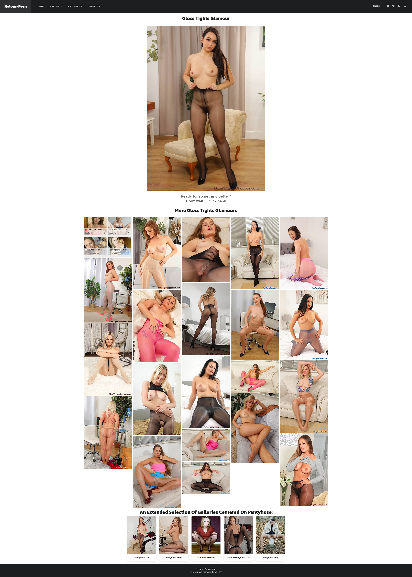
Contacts (94, 6)
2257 (219, 572)
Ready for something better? (206, 198)
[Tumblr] (399, 5)
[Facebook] (387, 5)
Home (41, 6)
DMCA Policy (209, 572)
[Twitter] (405, 5)
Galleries (56, 6)
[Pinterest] (393, 5)
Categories (75, 6)
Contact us (195, 572)
